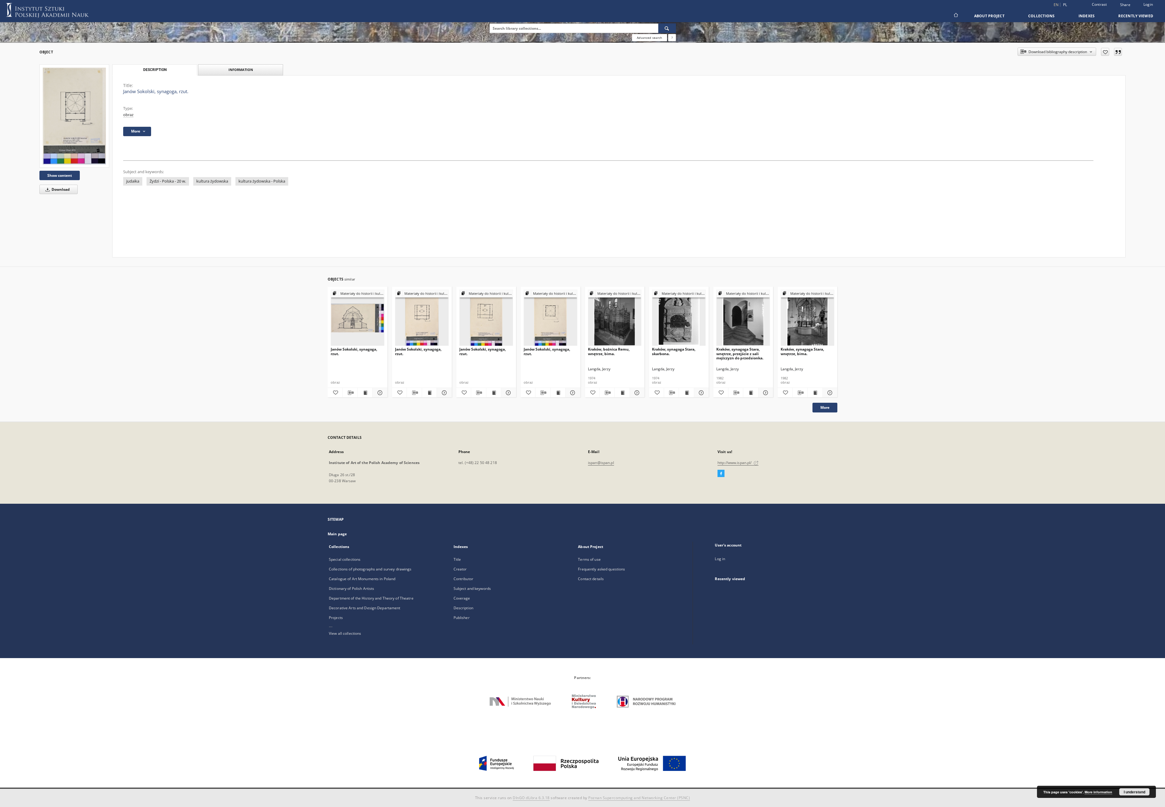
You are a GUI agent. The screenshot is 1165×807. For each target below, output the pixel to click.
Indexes (1087, 15)
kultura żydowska (212, 181)
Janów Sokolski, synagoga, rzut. (354, 351)
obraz (128, 114)
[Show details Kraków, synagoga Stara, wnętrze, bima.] (829, 393)
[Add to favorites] (1105, 52)
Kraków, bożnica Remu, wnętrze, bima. (609, 351)
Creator (460, 569)
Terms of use (589, 559)
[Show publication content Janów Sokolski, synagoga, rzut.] (365, 393)
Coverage (462, 598)
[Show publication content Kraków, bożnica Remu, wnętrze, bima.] (622, 393)
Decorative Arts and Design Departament (364, 607)
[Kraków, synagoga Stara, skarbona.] (678, 318)
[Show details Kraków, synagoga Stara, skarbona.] (700, 393)
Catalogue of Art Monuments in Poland (362, 578)
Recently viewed (1135, 15)
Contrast (1099, 4)
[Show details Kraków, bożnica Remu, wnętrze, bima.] (636, 393)
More (824, 407)
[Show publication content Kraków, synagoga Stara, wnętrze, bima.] (815, 393)
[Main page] (955, 15)
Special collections (344, 559)
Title (457, 559)
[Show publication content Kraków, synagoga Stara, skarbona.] (686, 393)
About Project (989, 15)
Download (60, 189)
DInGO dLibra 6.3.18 (531, 797)
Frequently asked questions (601, 569)
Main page (337, 533)
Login (1148, 4)
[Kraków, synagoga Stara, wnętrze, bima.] (807, 318)
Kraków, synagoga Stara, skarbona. (673, 351)
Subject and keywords (472, 588)
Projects (336, 617)
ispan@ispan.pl (601, 462)
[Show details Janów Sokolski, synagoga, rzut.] (379, 393)
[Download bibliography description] (350, 393)
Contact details (591, 578)
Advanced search (649, 37)
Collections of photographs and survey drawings (370, 569)
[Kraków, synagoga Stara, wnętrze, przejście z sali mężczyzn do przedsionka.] (743, 318)
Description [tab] (155, 70)
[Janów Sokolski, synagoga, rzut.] (74, 116)
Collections (1041, 15)
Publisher (462, 617)
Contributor (463, 578)
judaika (132, 181)
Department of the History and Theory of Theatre (371, 598)
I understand (1134, 792)
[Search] (667, 28)
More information (1098, 792)
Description (463, 607)
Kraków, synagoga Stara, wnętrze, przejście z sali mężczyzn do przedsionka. (739, 353)
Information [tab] (240, 69)
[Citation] (1118, 52)
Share (1125, 4)
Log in (720, 558)
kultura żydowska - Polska (261, 181)
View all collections (345, 633)
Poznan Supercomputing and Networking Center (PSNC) (639, 797)
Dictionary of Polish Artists (351, 588)
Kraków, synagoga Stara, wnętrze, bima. (802, 351)
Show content (59, 175)
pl (1065, 5)
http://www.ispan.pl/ (735, 462)
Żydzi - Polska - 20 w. (168, 181)
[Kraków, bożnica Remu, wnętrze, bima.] (614, 318)
